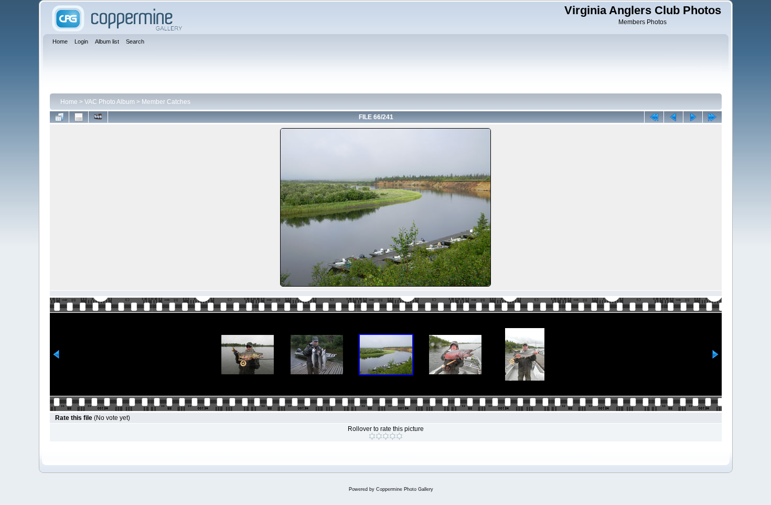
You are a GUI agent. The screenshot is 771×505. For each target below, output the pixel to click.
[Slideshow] (98, 117)
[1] (372, 436)
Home (69, 102)
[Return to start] (654, 117)
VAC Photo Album (109, 102)
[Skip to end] (712, 117)
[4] (392, 436)
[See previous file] (673, 117)
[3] (385, 436)
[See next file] (692, 117)
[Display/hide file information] (78, 117)
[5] (399, 436)
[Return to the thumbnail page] (59, 117)
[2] (379, 436)
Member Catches (166, 102)
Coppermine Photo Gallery (404, 489)
